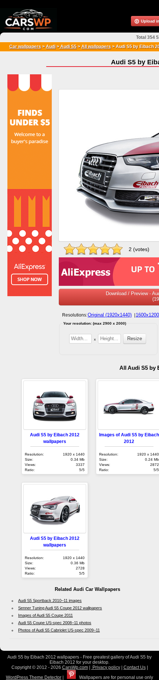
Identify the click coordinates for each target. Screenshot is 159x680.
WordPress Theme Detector (33, 677)
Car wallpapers (25, 46)
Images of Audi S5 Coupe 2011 (45, 615)
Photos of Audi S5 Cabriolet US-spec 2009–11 (59, 630)
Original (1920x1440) (110, 315)
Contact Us (135, 667)
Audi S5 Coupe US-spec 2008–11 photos (54, 622)
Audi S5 (68, 46)
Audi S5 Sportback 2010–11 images (50, 600)
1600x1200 (147, 315)
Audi (50, 46)
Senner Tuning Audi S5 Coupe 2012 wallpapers (60, 608)
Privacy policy (105, 667)
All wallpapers (96, 46)
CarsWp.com (75, 667)
